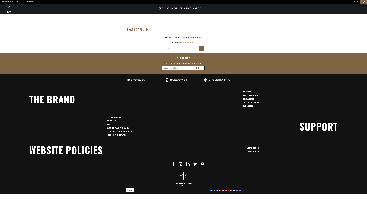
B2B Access (248, 106)
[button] (161, 8)
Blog (23, 2)
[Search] (362, 9)
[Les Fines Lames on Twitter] (195, 164)
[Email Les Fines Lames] (166, 164)
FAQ (18, 2)
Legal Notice (253, 148)
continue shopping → (189, 43)
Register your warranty (8, 2)
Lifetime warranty (115, 117)
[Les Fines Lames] (7, 9)
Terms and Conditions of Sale (120, 131)
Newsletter (29, 2)
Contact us (111, 121)
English (345, 2)
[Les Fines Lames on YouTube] (202, 164)
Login (355, 2)
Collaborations (250, 95)
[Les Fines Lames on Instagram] (180, 164)
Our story (248, 92)
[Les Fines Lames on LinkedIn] (187, 164)
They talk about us (252, 103)
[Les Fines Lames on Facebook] (173, 164)
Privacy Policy (254, 152)
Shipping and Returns (116, 135)
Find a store (248, 99)
